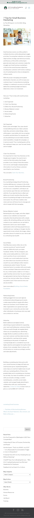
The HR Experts (9, 23)
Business (5, 489)
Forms (5, 495)
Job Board (6, 498)
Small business (14, 404)
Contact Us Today (15, 386)
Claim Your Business (18, 172)
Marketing (6, 25)
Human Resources (8, 492)
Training (5, 501)
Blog (24, 23)
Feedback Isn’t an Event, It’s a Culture (14, 467)
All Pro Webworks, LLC (23, 515)
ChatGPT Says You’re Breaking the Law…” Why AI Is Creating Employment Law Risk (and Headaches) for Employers (16, 462)
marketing (6, 404)
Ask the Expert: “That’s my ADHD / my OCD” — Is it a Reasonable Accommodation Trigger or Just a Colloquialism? (16, 450)
